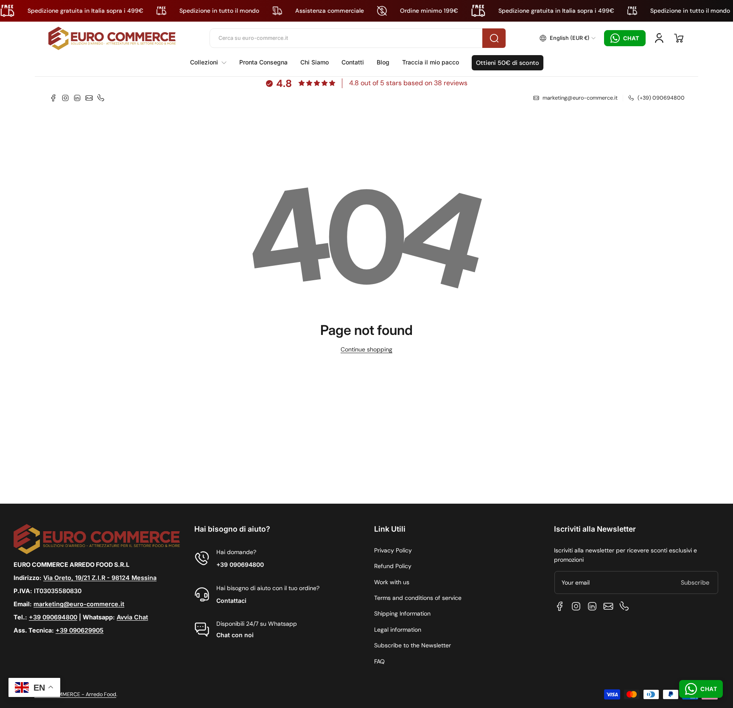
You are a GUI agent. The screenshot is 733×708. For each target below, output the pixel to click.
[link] (211, 62)
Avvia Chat (132, 617)
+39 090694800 (53, 617)
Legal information (397, 629)
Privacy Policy (393, 550)
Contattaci (231, 600)
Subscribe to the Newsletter (412, 645)
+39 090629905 (80, 630)
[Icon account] (659, 38)
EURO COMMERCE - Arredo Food (75, 694)
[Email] (89, 98)
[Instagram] (65, 98)
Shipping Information (402, 613)
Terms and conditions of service (418, 598)
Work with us (391, 582)
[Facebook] (53, 98)
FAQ (379, 661)
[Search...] (494, 38)
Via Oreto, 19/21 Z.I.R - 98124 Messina (100, 577)
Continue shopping (366, 349)
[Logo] (112, 38)
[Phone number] (101, 98)
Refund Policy (392, 566)
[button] (568, 38)
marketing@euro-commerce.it (79, 604)
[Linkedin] (77, 98)
